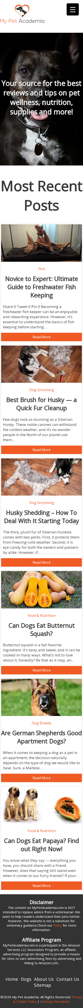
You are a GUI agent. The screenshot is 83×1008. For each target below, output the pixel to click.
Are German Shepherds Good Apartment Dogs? (41, 737)
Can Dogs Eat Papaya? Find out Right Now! (41, 845)
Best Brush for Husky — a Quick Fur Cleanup (41, 404)
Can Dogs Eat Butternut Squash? (41, 629)
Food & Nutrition (42, 615)
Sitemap (42, 985)
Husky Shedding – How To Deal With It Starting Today (41, 516)
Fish (41, 268)
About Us (44, 979)
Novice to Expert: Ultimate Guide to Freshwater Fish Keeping (41, 287)
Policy (57, 925)
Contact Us (67, 979)
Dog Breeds (41, 723)
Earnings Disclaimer (55, 1001)
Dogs (26, 979)
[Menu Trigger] (73, 9)
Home (12, 979)
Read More (42, 337)
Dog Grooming (41, 389)
